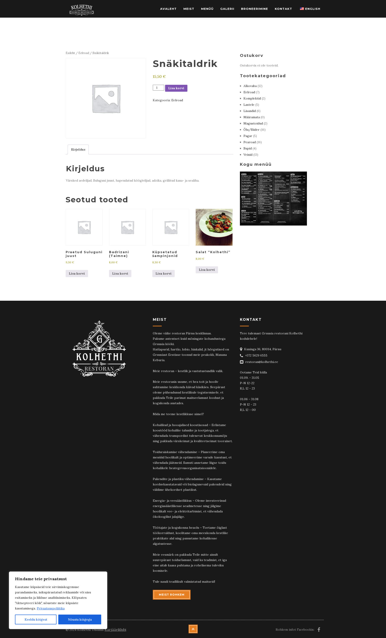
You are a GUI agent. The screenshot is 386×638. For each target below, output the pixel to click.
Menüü (207, 8)
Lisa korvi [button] (77, 273)
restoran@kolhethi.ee (261, 362)
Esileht (70, 53)
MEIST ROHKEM (172, 594)
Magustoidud (253, 123)
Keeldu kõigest (36, 619)
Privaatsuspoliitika (51, 608)
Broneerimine (254, 8)
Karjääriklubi (115, 629)
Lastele (248, 105)
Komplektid (252, 98)
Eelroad (83, 53)
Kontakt (283, 8)
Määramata (251, 117)
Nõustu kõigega (80, 619)
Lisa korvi (176, 88)
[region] (58, 600)
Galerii (227, 8)
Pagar (247, 136)
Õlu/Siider (251, 130)
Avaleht (168, 8)
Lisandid (249, 111)
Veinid (247, 155)
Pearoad (249, 142)
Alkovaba (250, 86)
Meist (188, 8)
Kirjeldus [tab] (78, 149)
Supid (247, 148)
